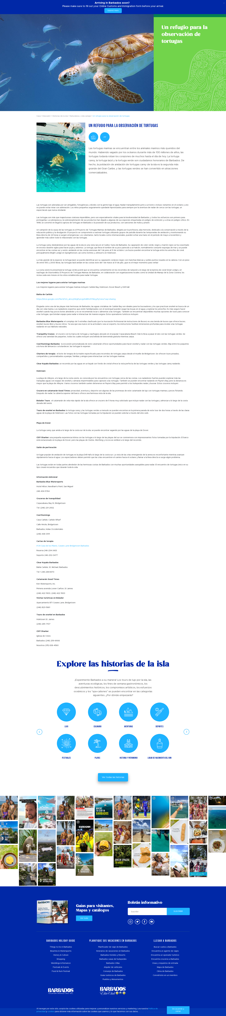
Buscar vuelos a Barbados (165, 947)
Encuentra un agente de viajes (165, 951)
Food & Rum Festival (61, 971)
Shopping (61, 959)
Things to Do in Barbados (61, 947)
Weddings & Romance (61, 963)
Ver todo (84, 918)
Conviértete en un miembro (165, 975)
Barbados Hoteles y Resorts (113, 955)
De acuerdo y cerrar (178, 1010)
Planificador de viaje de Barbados (113, 947)
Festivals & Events (61, 967)
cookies (51, 1011)
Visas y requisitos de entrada (165, 963)
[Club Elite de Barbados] (113, 991)
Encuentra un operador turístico (165, 955)
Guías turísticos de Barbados (113, 975)
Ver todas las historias (113, 777)
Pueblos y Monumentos (113, 979)
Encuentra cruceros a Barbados (165, 959)
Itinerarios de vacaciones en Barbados (113, 951)
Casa (38, 116)
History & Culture (60, 955)
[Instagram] (130, 921)
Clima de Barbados (165, 971)
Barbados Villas (113, 963)
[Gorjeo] (137, 921)
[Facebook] (144, 921)
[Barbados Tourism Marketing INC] (61, 991)
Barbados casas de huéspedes (112, 959)
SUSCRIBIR (178, 911)
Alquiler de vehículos (113, 967)
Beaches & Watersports (60, 951)
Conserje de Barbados (113, 971)
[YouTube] (151, 921)
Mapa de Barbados (165, 967)
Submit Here (113, 10)
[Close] (224, 2)
